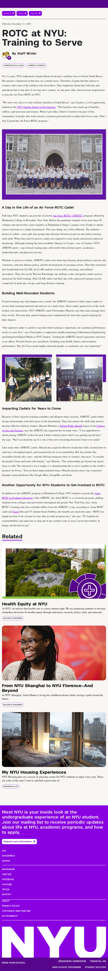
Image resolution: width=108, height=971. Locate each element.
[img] (54, 571)
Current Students (36, 65)
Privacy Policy (11, 906)
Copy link (34, 14)
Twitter (21, 13)
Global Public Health (71, 426)
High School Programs (66, 967)
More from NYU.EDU (13, 962)
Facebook (7, 13)
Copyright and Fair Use (16, 911)
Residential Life (10, 786)
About (5, 901)
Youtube (7, 884)
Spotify (6, 894)
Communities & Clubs (13, 65)
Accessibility (10, 916)
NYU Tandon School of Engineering (36, 107)
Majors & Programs (12, 618)
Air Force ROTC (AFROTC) (68, 215)
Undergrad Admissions (72, 961)
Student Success (95, 967)
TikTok (5, 889)
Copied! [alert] (35, 17)
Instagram (8, 869)
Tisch (16, 511)
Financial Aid (98, 961)
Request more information (18, 841)
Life (4, 850)
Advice (6, 861)
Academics (8, 855)
